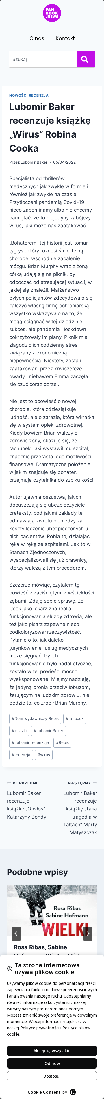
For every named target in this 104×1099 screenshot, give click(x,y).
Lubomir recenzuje (30, 742)
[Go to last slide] (16, 934)
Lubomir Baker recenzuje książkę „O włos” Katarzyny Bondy (26, 800)
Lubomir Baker (34, 162)
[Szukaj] (86, 59)
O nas (36, 38)
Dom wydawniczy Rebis (35, 718)
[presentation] (52, 910)
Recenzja (39, 95)
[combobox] (41, 59)
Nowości (18, 95)
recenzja (21, 754)
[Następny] (87, 934)
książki (19, 730)
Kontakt (65, 38)
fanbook (74, 718)
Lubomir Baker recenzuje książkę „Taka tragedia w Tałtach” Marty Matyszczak (80, 808)
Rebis (62, 742)
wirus (44, 754)
